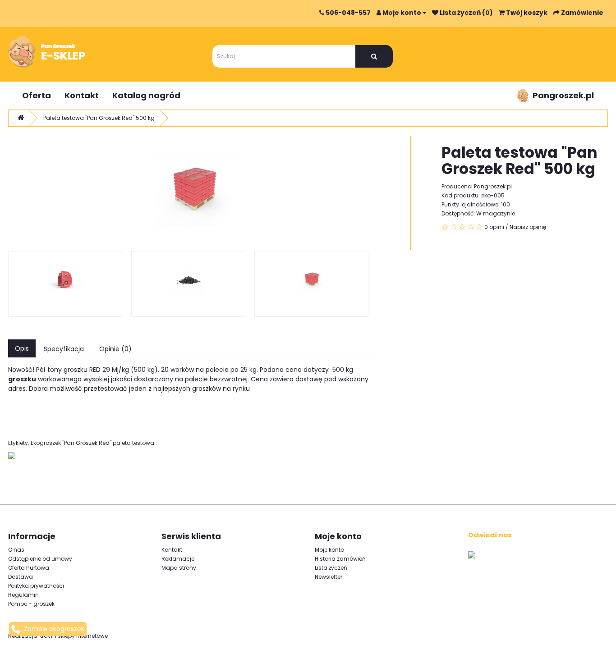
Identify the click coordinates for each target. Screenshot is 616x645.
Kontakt (81, 95)
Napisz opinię (528, 227)
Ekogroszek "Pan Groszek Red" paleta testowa (92, 443)
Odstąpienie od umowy (40, 559)
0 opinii (494, 227)
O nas (16, 550)
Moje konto (329, 550)
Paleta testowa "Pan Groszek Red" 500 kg (99, 118)
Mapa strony (178, 568)
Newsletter (328, 577)
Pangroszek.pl (563, 95)
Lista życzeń (331, 568)
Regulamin (23, 595)
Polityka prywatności (36, 586)
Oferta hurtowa (28, 568)
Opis (22, 348)
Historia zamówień (340, 559)
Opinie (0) (115, 348)
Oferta (36, 95)
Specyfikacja (64, 348)
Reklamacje (177, 559)
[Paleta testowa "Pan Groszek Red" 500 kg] (194, 189)
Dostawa (20, 577)
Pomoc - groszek (31, 604)
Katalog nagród (146, 95)
